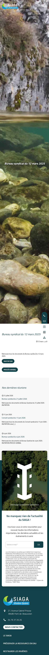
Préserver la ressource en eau (19, 643)
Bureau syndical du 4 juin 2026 (13, 436)
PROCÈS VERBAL (10, 369)
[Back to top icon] (44, 650)
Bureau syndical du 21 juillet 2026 (14, 399)
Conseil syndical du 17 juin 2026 (13, 417)
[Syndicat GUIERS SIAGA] (10, 6)
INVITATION (8, 361)
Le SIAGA (7, 635)
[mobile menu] (46, 6)
